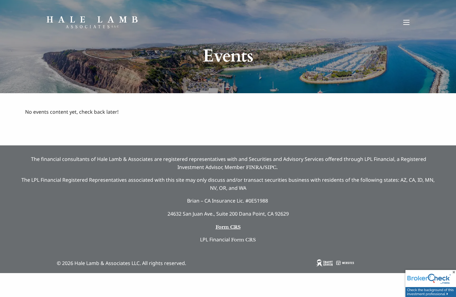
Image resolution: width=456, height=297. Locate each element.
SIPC (270, 167)
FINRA (254, 167)
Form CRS (243, 240)
